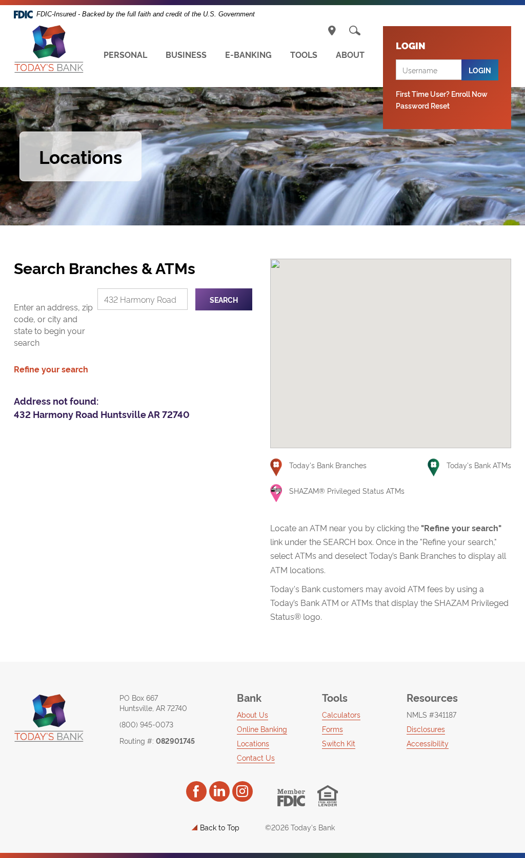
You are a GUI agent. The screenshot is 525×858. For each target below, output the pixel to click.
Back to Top (219, 827)
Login (480, 70)
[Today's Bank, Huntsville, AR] (49, 49)
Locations (253, 743)
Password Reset (423, 105)
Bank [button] (249, 697)
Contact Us (256, 757)
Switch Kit (338, 743)
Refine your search (51, 368)
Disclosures (426, 729)
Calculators (341, 714)
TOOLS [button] (303, 54)
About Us (252, 714)
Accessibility (428, 743)
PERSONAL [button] (125, 54)
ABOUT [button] (350, 54)
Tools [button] (335, 697)
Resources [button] (432, 697)
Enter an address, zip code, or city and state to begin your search (53, 324)
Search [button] (224, 299)
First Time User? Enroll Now (442, 93)
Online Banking (262, 729)
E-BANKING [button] (248, 54)
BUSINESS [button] (186, 54)
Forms (332, 729)
